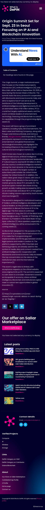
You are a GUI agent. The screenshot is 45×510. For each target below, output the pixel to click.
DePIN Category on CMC (11, 459)
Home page (6, 486)
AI (2, 441)
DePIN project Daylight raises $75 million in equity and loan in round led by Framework (27, 374)
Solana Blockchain (8, 465)
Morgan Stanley (15, 136)
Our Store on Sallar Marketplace (13, 477)
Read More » (19, 353)
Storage (5, 448)
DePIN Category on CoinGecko (13, 462)
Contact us (6, 489)
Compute (5, 438)
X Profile (5, 483)
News (8, 38)
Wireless (5, 445)
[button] (41, 8)
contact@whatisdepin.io (32, 420)
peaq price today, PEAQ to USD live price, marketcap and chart (27, 350)
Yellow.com (19, 398)
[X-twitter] (25, 424)
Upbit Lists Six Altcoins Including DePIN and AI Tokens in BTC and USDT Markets (27, 387)
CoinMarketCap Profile (10, 480)
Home (4, 38)
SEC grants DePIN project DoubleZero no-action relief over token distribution (26, 361)
